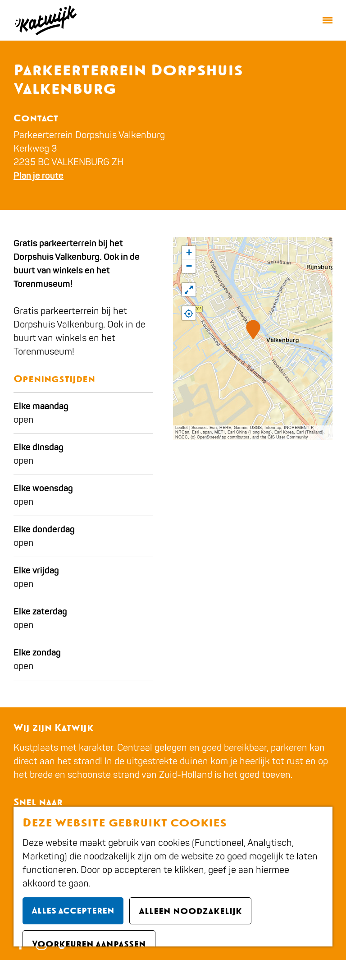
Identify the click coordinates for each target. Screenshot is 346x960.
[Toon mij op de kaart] (189, 313)
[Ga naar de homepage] (45, 20)
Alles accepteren (73, 910)
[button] (253, 329)
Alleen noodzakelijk (190, 911)
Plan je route (39, 175)
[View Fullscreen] (189, 289)
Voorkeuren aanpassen (89, 944)
